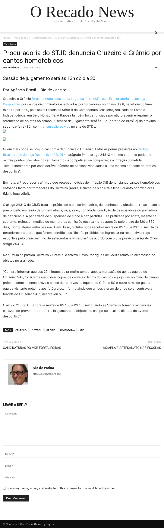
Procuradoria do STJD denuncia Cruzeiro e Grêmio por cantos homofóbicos (82, 57)
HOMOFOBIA (67, 330)
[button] (156, 33)
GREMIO (51, 330)
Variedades (21, 38)
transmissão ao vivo (55, 126)
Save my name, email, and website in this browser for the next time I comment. (62, 488)
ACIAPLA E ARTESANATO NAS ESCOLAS (132, 348)
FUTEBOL (36, 330)
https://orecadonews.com (47, 373)
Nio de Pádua (11, 67)
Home (6, 38)
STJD (81, 330)
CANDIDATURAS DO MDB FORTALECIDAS (32, 348)
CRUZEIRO (21, 330)
